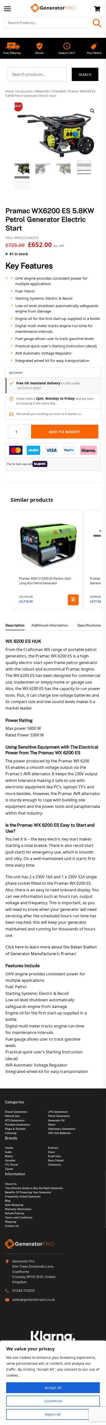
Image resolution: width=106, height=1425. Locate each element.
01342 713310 (23, 1291)
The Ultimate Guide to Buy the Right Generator (34, 1188)
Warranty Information (18, 1209)
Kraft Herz (54, 1156)
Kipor (51, 1152)
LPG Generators (58, 1111)
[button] (92, 110)
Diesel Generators (16, 1111)
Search (85, 74)
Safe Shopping (14, 1204)
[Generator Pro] (53, 9)
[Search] (96, 22)
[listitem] (48, 559)
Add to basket (64, 431)
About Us (11, 1183)
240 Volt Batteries (59, 1133)
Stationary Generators (61, 1128)
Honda (9, 1147)
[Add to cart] (73, 599)
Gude (8, 1152)
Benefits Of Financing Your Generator (28, 1192)
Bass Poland (56, 1160)
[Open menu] (7, 8)
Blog (8, 1200)
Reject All (53, 1414)
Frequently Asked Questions (23, 1196)
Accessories (24, 91)
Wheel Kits (42, 91)
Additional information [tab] (49, 625)
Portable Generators (17, 1124)
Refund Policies (14, 1213)
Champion (59, 91)
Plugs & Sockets (15, 1128)
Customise (53, 1401)
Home (9, 91)
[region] (53, 1383)
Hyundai (10, 1160)
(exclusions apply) (29, 388)
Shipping (10, 1221)
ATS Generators (15, 1120)
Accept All (53, 1387)
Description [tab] (14, 625)
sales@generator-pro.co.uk (33, 1299)
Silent (51, 1124)
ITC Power (11, 1164)
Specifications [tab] (89, 625)
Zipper (9, 1168)
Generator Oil (56, 1120)
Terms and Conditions (19, 1217)
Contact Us (12, 1225)
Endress (53, 1147)
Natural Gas (12, 1115)
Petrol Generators (59, 1115)
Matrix (9, 1156)
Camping (11, 1133)
